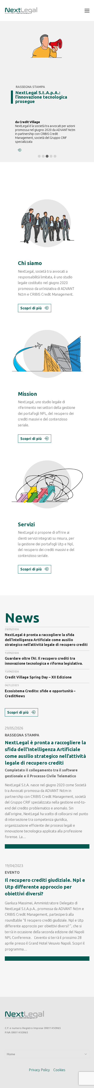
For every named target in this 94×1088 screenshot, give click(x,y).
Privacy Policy (39, 1070)
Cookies (59, 1070)
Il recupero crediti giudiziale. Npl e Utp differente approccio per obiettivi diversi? (45, 886)
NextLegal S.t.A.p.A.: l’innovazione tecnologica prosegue (41, 97)
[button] (87, 10)
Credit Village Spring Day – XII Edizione (38, 677)
